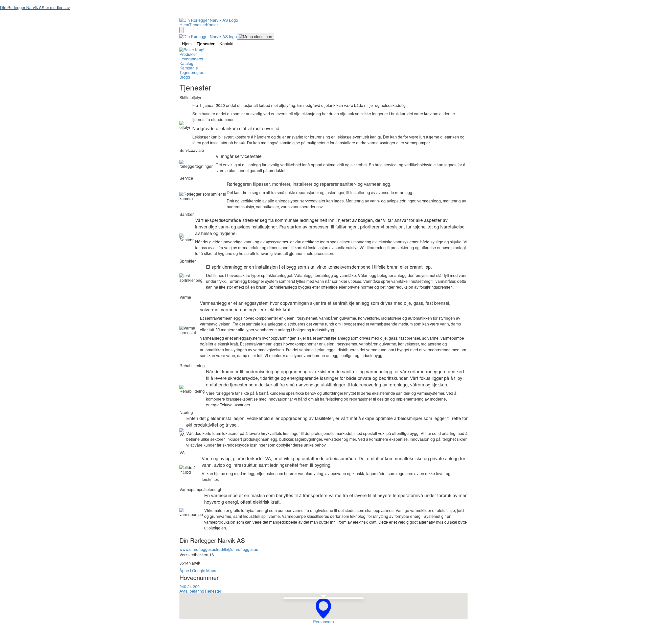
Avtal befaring (191, 591)
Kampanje (188, 68)
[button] (323, 608)
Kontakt (213, 25)
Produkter (188, 54)
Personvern (323, 621)
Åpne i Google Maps (197, 570)
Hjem (184, 25)
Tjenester (197, 25)
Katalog (186, 63)
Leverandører (191, 59)
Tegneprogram (192, 72)
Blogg (184, 77)
